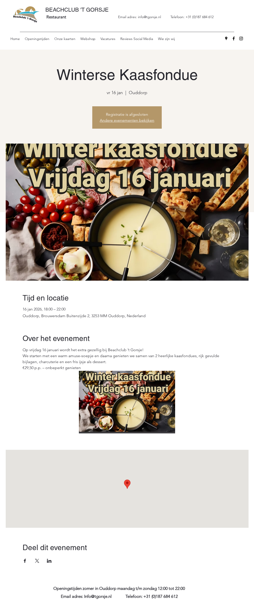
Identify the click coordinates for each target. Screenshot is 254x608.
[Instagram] (241, 38)
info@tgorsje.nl (149, 17)
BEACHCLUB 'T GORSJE (77, 10)
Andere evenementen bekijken (127, 120)
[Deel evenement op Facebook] (25, 561)
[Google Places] (226, 38)
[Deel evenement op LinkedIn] (49, 561)
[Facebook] (233, 38)
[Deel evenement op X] (37, 561)
